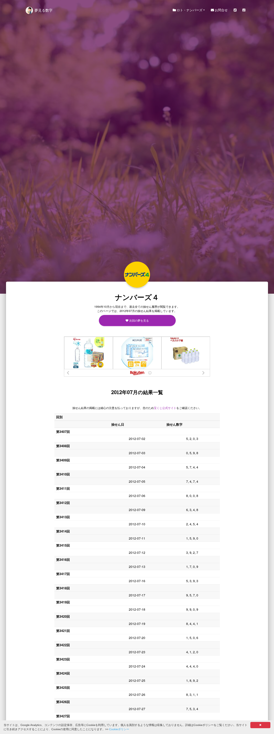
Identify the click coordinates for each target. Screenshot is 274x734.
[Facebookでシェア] (243, 10)
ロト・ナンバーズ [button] (189, 10)
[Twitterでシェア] (235, 10)
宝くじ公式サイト (165, 408)
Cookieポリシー (119, 729)
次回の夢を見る (138, 320)
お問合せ (221, 10)
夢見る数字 (44, 10)
